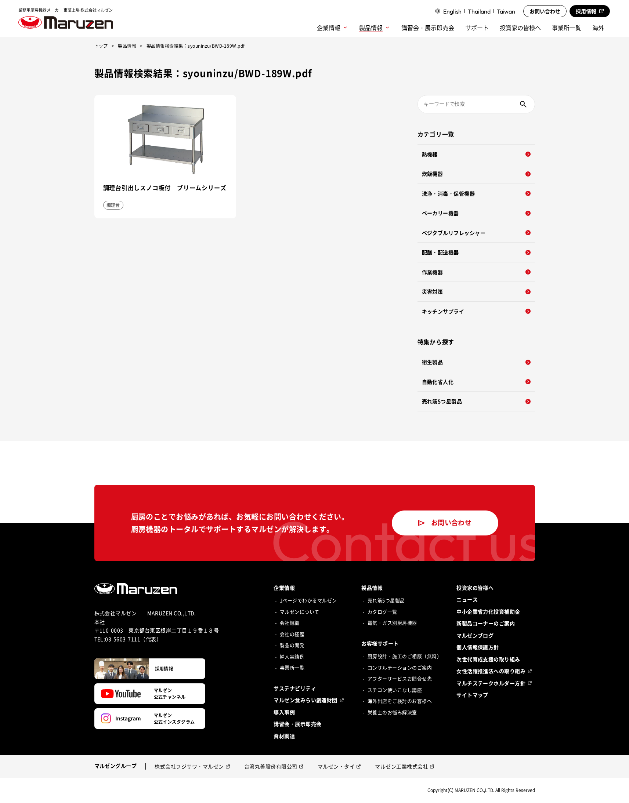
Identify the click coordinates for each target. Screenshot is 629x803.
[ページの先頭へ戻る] (616, 790)
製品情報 (127, 46)
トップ (101, 46)
